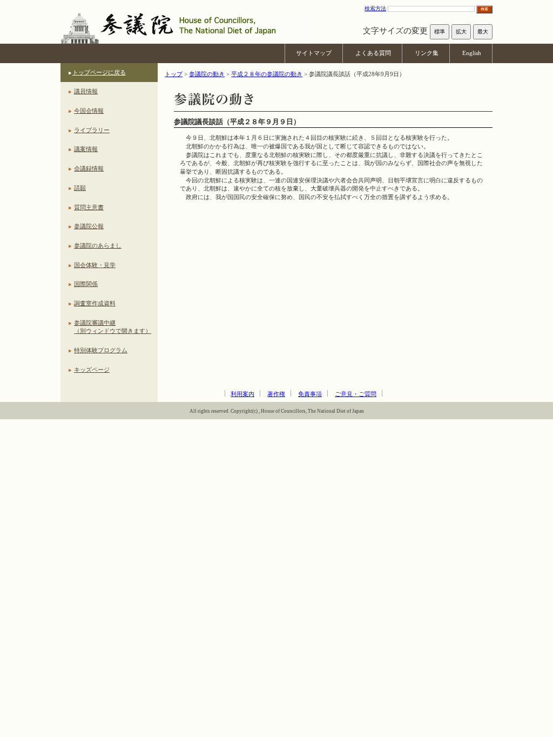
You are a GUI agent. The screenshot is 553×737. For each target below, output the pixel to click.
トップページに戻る (99, 72)
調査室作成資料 (95, 303)
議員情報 (86, 91)
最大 (482, 32)
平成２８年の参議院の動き (266, 74)
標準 (439, 32)
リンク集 (427, 53)
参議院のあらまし (98, 245)
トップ (174, 74)
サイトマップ (314, 53)
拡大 (461, 32)
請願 (80, 188)
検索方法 (375, 8)
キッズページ (92, 369)
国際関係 (86, 284)
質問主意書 (89, 207)
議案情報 (86, 149)
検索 (484, 9)
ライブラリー (92, 130)
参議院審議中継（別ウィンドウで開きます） (112, 327)
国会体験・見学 (95, 265)
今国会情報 (89, 110)
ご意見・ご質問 (355, 394)
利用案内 (242, 394)
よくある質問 (373, 53)
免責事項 (310, 394)
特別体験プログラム (100, 350)
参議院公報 (89, 226)
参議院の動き (207, 74)
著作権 (276, 394)
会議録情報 (89, 168)
